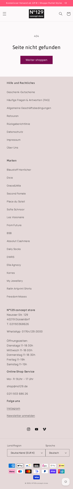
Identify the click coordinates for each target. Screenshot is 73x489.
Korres (11, 272)
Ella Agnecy (14, 264)
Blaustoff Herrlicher (19, 169)
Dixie (10, 177)
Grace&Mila (14, 185)
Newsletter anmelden (21, 415)
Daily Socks (14, 249)
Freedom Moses (17, 296)
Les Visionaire (15, 217)
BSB (9, 233)
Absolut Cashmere (18, 241)
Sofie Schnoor (15, 209)
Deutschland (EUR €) (23, 452)
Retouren (13, 116)
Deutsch (54, 452)
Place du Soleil (16, 201)
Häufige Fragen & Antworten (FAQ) (28, 100)
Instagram (13, 408)
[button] (4, 14)
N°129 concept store (40, 483)
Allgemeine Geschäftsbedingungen (29, 108)
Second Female (16, 193)
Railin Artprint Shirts (19, 288)
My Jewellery (15, 280)
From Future (14, 225)
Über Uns (12, 147)
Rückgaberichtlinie (18, 123)
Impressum (14, 139)
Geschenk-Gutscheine (21, 92)
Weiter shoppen (36, 60)
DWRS (10, 257)
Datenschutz (15, 131)
